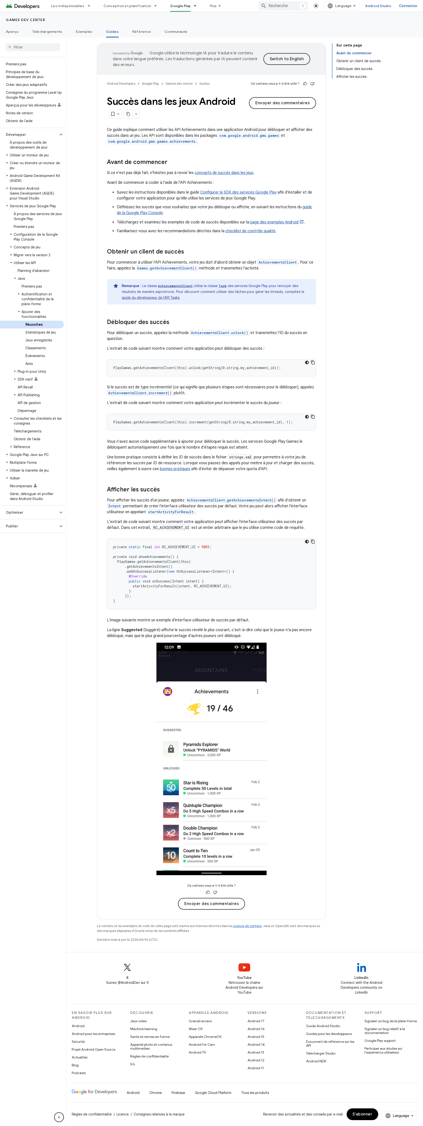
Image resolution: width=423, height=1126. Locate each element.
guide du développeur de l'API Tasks (150, 297)
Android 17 (255, 1021)
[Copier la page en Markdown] (128, 114)
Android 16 (256, 1029)
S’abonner (362, 1114)
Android (78, 1026)
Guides (112, 31)
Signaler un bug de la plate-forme (390, 1021)
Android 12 (255, 1060)
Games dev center (25, 20)
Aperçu (12, 31)
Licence (123, 1114)
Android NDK (316, 1061)
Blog (75, 1065)
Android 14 (256, 1044)
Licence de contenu (247, 926)
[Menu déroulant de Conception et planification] (157, 6)
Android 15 (255, 1036)
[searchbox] (33, 47)
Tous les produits (255, 1093)
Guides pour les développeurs (329, 1034)
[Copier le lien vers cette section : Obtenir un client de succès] (189, 252)
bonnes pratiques (175, 468)
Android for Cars (202, 1044)
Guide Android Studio (323, 1026)
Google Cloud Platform (213, 1093)
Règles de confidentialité (149, 1056)
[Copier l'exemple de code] (313, 362)
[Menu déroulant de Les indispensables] (91, 6)
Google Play (180, 6)
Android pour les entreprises (93, 1034)
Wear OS (196, 1029)
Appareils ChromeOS (205, 1036)
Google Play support (380, 1040)
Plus (213, 6)
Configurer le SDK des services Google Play (238, 192)
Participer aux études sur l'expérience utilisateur (383, 1050)
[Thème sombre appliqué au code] (307, 362)
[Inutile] (312, 83)
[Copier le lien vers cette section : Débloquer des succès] (174, 322)
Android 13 (255, 1052)
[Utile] (305, 83)
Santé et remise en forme (150, 1036)
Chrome (155, 1093)
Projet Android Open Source (93, 1049)
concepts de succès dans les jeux (224, 172)
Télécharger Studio (320, 1053)
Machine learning (143, 1029)
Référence (141, 31)
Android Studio (378, 6)
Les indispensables (67, 6)
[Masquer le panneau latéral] (59, 1117)
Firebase (178, 1093)
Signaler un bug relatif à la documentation (384, 1031)
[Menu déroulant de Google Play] (197, 6)
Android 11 (255, 1068)
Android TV (197, 1052)
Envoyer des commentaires (282, 103)
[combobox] (283, 5)
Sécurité (78, 1041)
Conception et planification (127, 6)
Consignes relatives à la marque (159, 1114)
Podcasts (79, 1073)
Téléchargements (47, 31)
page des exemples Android (274, 222)
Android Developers (121, 83)
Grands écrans (200, 1021)
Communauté (176, 31)
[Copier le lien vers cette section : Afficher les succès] (165, 490)
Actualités (79, 1057)
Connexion (408, 6)
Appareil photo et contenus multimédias (151, 1046)
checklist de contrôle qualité (250, 231)
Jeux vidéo (138, 1021)
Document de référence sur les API (330, 1043)
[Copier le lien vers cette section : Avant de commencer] (172, 162)
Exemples (84, 31)
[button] (29, 135)
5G (132, 1064)
